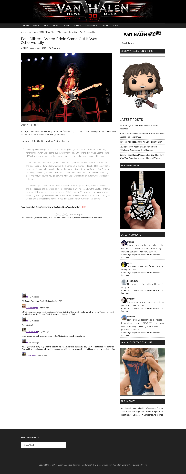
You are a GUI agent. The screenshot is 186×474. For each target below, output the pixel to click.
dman (129, 263)
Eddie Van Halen (67, 218)
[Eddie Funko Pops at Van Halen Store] (142, 114)
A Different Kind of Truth (152, 415)
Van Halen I (126, 408)
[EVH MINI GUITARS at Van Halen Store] (142, 228)
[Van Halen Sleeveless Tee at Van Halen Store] (142, 395)
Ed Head (131, 316)
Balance (136, 415)
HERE (83, 207)
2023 (32, 218)
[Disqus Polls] (68, 257)
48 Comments (54, 48)
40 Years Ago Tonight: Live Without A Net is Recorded (140, 255)
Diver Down (146, 411)
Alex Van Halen (41, 218)
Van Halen (98, 218)
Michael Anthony (81, 218)
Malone (130, 242)
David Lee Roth (54, 218)
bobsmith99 (132, 281)
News (90, 218)
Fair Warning (133, 411)
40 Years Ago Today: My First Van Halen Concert (141, 142)
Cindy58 (131, 299)
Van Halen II (138, 408)
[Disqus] (68, 324)
